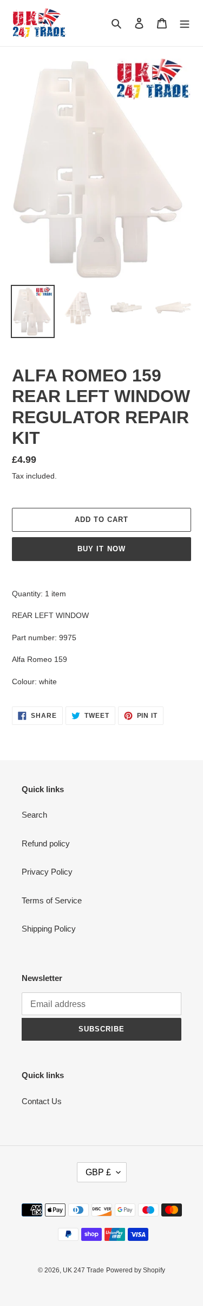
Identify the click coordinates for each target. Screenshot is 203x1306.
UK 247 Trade (83, 1270)
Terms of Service (52, 900)
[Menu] (184, 23)
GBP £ (98, 1172)
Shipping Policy (49, 928)
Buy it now (101, 549)
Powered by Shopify (135, 1270)
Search (34, 814)
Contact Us (42, 1101)
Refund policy (46, 843)
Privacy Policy (47, 871)
